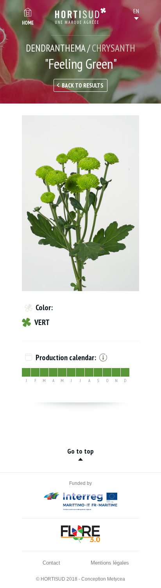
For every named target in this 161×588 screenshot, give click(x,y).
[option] (80, 203)
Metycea (116, 579)
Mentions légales (110, 563)
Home (28, 23)
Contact (51, 563)
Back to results (82, 85)
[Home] (80, 16)
